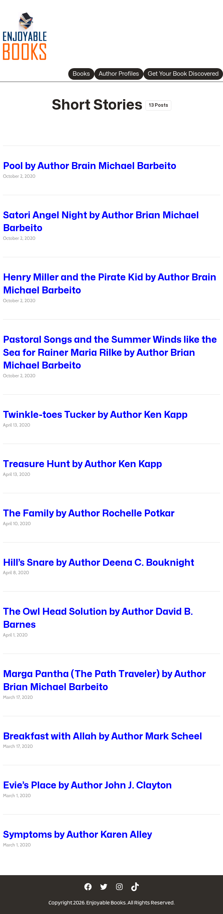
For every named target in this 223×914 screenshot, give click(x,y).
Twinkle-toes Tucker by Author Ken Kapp (95, 414)
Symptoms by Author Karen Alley (77, 834)
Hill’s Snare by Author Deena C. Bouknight (98, 562)
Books (81, 74)
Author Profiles (119, 74)
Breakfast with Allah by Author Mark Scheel (102, 736)
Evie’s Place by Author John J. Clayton (87, 785)
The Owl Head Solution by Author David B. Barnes (98, 618)
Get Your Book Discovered (183, 74)
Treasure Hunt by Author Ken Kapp (82, 464)
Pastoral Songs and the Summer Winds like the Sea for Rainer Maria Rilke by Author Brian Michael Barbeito (110, 352)
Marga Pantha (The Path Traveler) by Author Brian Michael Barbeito (104, 681)
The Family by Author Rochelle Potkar (89, 513)
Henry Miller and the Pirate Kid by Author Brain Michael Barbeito (109, 284)
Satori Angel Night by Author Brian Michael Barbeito (101, 222)
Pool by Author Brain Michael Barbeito (89, 166)
